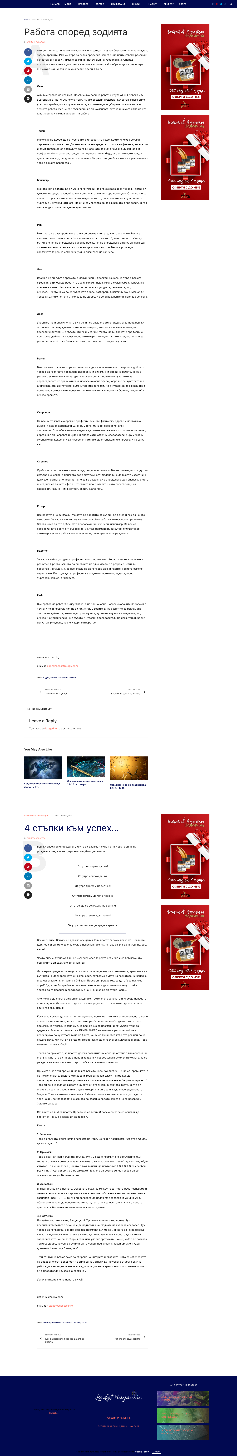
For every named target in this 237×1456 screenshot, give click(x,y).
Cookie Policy (142, 1451)
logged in (51, 728)
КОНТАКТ (134, 1426)
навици (46, 1323)
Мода (67, 4)
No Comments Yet (42, 709)
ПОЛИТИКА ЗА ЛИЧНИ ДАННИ (113, 1426)
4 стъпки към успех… (71, 828)
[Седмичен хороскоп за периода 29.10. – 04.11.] (43, 767)
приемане (56, 1323)
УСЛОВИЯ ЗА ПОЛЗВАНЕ (118, 1418)
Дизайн (136, 4)
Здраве (100, 4)
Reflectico (54, 1413)
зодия (53, 678)
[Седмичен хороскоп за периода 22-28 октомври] (86, 766)
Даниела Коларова (36, 42)
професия (63, 678)
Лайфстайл (118, 4)
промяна (67, 1323)
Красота (83, 4)
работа (72, 678)
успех (84, 1323)
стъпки (76, 1323)
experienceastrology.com (62, 665)
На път (152, 4)
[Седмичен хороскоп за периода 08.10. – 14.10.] (129, 768)
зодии (46, 678)
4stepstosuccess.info (60, 1305)
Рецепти (169, 4)
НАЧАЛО (55, 4)
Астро (182, 4)
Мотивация (42, 816)
